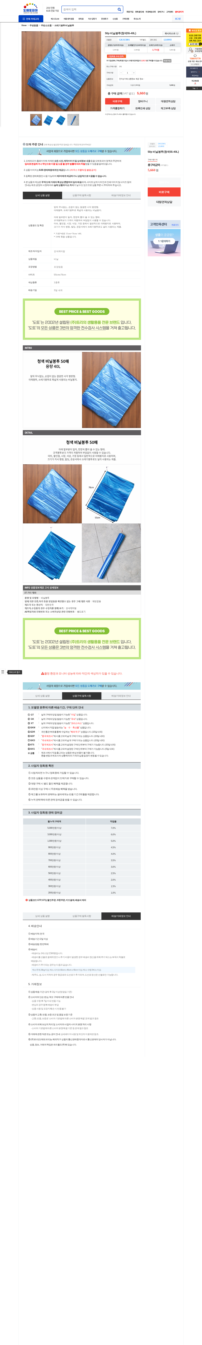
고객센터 (169, 11)
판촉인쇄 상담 (142, 108)
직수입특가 (92, 18)
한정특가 (104, 18)
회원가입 (130, 11)
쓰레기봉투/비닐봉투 (64, 25)
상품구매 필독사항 (81, 195)
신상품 (115, 18)
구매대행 (125, 18)
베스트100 (55, 18)
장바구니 (161, 11)
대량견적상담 (168, 101)
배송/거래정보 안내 (121, 195)
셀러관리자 (179, 11)
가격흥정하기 (117, 108)
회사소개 (137, 18)
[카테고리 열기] (2, 672)
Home (24, 25)
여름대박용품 (69, 18)
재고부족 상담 (168, 108)
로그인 (178, 18)
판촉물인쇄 (139, 11)
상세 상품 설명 (42, 195)
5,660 (136, 85)
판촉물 (81, 18)
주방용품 (34, 25)
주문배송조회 (151, 11)
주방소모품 (46, 25)
